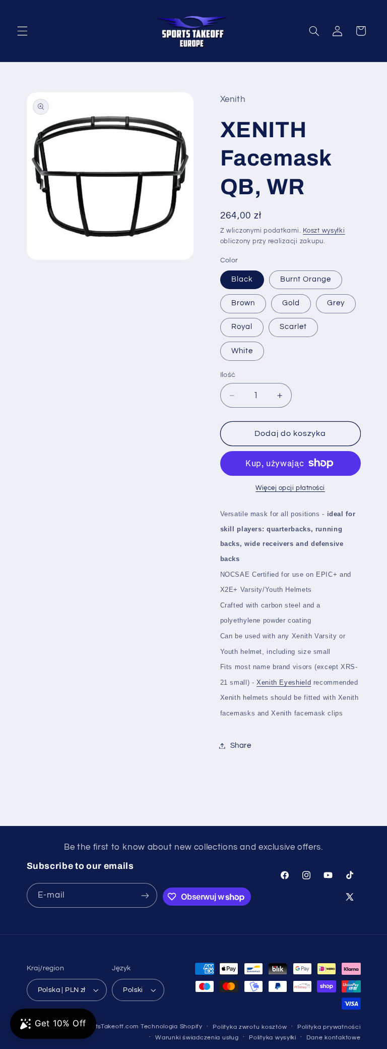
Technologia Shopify (172, 1026)
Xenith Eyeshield (283, 682)
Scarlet (293, 326)
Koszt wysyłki (324, 231)
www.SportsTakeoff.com (102, 1026)
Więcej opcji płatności (290, 488)
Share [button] (240, 745)
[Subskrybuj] (145, 895)
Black (242, 279)
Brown (243, 303)
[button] (22, 30)
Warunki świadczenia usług (196, 1037)
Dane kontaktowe (333, 1037)
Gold (291, 303)
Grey (336, 303)
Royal (241, 326)
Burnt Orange (306, 279)
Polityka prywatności (329, 1027)
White (242, 351)
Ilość (228, 374)
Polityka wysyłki (272, 1037)
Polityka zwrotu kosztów (250, 1027)
